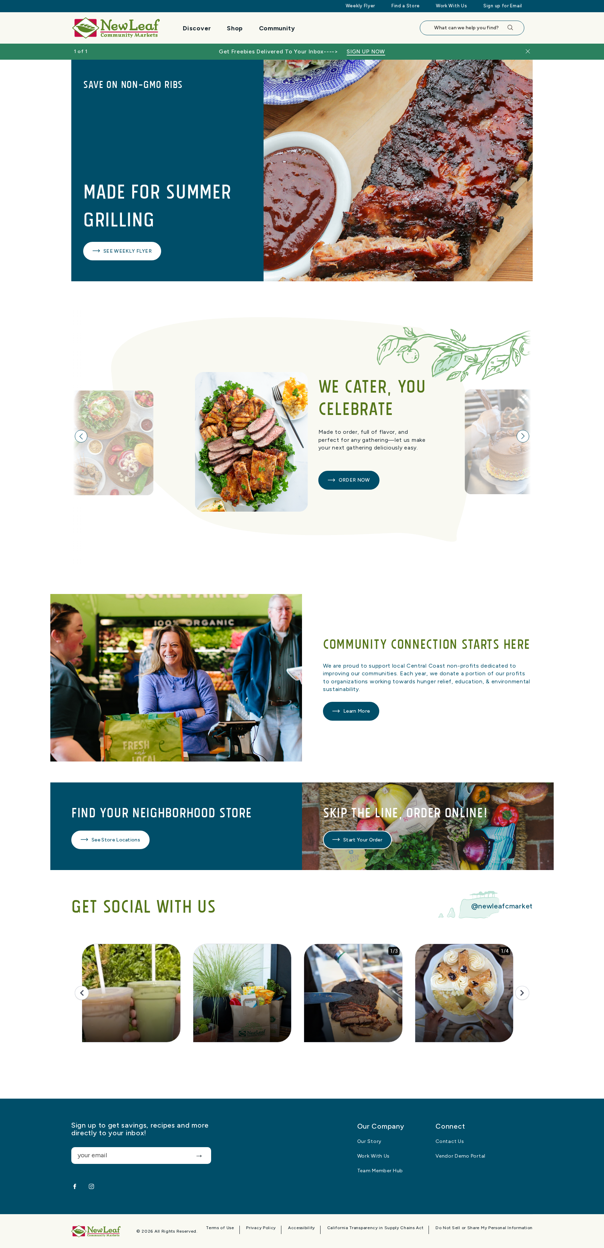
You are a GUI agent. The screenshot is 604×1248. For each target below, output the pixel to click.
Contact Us (450, 1141)
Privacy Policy (261, 1228)
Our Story (369, 1141)
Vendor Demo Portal (461, 1156)
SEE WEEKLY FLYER (127, 251)
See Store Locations (116, 840)
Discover (197, 28)
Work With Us (451, 5)
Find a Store (405, 5)
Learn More (356, 711)
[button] (81, 436)
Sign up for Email (502, 5)
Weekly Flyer (360, 5)
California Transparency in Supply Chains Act (375, 1228)
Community (277, 28)
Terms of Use (220, 1228)
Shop (235, 28)
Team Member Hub (380, 1171)
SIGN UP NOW (366, 51)
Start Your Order (362, 840)
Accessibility (301, 1228)
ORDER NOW (354, 480)
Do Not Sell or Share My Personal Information (484, 1228)
